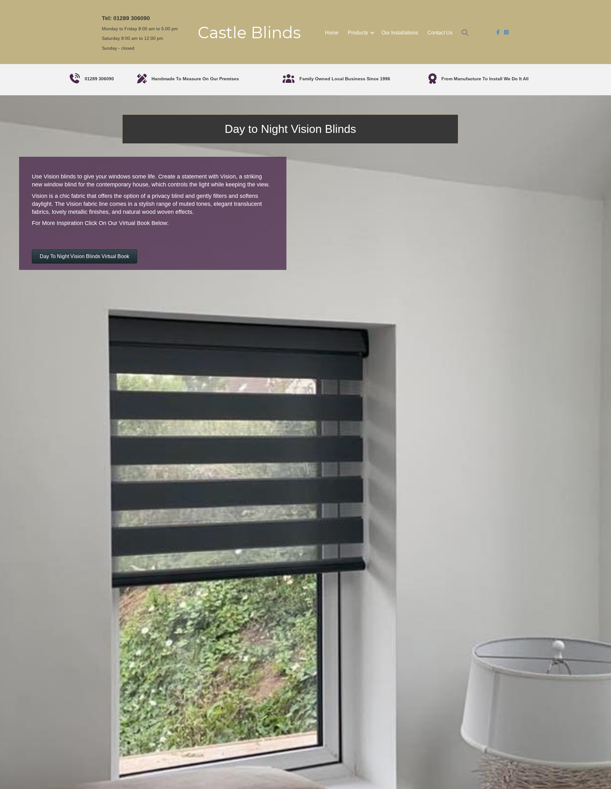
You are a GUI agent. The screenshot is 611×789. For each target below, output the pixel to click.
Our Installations (400, 32)
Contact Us (440, 32)
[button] (372, 33)
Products (358, 32)
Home (332, 32)
